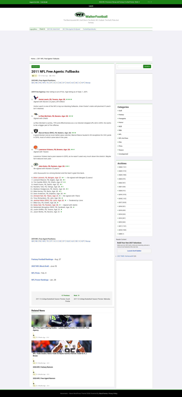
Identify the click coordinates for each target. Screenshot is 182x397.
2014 (120, 214)
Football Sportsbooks (89, 29)
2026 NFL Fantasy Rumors (43, 367)
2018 (120, 198)
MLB (120, 126)
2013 (120, 218)
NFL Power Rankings (39, 280)
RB (36, 83)
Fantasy (121, 115)
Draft (120, 111)
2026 (120, 167)
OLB (68, 83)
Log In (91, 6)
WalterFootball (96, 16)
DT (64, 83)
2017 (120, 202)
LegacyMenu (33, 29)
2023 (120, 179)
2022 (120, 183)
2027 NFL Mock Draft (53, 29)
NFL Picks (35, 273)
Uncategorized (123, 154)
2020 (120, 191)
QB (32, 83)
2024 (120, 175)
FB (40, 83)
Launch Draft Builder (134, 251)
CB (76, 83)
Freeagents (35, 66)
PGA (120, 142)
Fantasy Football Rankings (42, 259)
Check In (42, 29)
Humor (121, 122)
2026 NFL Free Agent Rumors (44, 378)
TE (48, 83)
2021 (120, 187)
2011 (120, 226)
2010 (120, 230)
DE (60, 83)
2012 (120, 222)
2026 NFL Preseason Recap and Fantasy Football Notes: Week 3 (119, 2)
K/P (82, 83)
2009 (120, 234)
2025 (120, 171)
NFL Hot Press (123, 138)
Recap (88, 83)
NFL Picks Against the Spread (71, 29)
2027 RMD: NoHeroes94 (125, 256)
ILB (72, 83)
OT (51, 83)
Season (121, 150)
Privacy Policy (113, 393)
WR (43, 83)
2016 (120, 206)
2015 (120, 210)
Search (147, 66)
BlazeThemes (103, 393)
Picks (120, 146)
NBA (120, 130)
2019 (120, 194)
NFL (120, 134)
